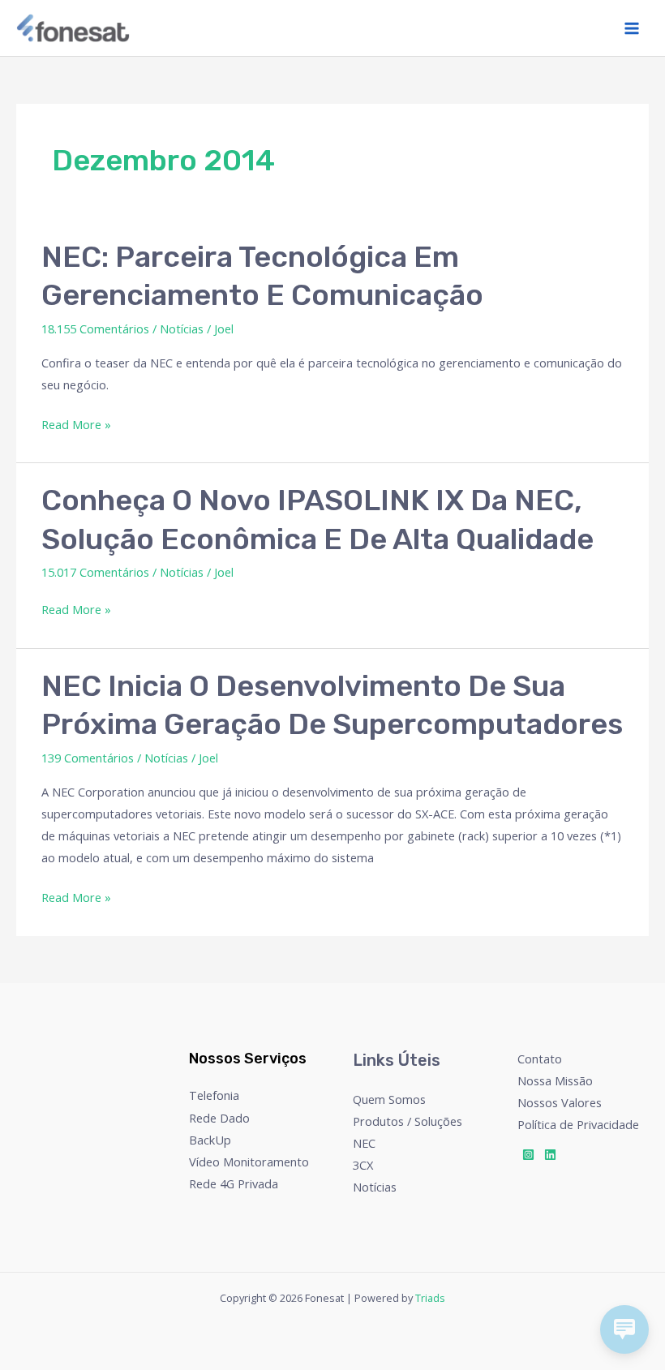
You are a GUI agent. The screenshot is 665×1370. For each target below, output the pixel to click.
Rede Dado (219, 1118)
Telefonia (214, 1095)
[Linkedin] (550, 1155)
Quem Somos (389, 1099)
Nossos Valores (559, 1102)
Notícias (182, 328)
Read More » (76, 423)
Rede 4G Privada (233, 1183)
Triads (430, 1298)
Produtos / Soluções (407, 1121)
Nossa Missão (555, 1080)
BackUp (210, 1140)
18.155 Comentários (95, 328)
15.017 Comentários (95, 572)
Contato (539, 1058)
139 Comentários (87, 757)
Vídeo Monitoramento (249, 1161)
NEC (364, 1143)
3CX (363, 1165)
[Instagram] (528, 1155)
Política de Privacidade (578, 1124)
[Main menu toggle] (632, 28)
